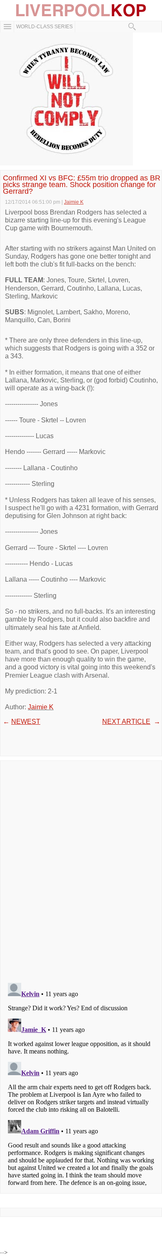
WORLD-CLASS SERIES (44, 27)
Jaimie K (41, 707)
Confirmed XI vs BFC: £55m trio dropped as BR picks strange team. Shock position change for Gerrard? (81, 185)
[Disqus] (81, 869)
